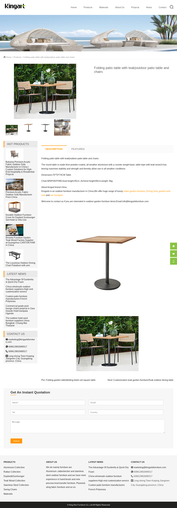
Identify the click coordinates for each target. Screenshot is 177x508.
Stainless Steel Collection (16, 485)
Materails (103, 7)
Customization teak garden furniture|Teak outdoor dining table (143, 380)
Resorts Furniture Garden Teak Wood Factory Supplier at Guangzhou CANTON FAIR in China (20, 241)
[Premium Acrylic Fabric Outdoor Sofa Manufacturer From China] (14, 189)
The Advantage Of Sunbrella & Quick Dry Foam (19, 280)
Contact (162, 7)
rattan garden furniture (134, 191)
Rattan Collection (12, 472)
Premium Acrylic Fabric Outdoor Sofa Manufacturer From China (19, 194)
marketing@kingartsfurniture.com (150, 467)
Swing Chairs (10, 489)
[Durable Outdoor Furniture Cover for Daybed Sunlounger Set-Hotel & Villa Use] (14, 212)
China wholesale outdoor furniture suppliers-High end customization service (19, 289)
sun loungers (56, 195)
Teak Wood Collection (14, 480)
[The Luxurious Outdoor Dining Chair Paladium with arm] (14, 260)
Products (88, 7)
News (149, 7)
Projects (135, 7)
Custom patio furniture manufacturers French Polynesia (16, 298)
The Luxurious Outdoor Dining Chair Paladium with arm (20, 264)
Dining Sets (152, 191)
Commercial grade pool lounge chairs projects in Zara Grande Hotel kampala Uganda (20, 310)
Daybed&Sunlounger (14, 476)
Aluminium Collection (14, 467)
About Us (119, 7)
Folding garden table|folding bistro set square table (71, 380)
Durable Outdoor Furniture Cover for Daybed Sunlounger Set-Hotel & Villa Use (20, 217)
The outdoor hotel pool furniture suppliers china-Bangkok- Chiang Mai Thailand (18, 322)
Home (74, 7)
